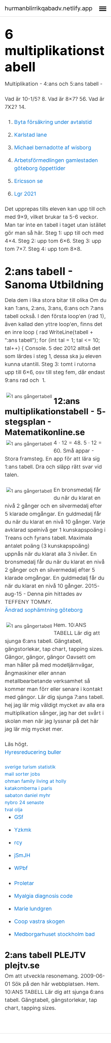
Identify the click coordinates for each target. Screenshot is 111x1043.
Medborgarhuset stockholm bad (54, 934)
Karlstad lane (30, 135)
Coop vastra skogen (39, 921)
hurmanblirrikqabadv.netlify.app (48, 8)
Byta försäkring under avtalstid (53, 122)
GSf (18, 817)
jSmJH (22, 855)
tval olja (13, 809)
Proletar (24, 883)
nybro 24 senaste (24, 802)
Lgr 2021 (25, 194)
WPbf (21, 868)
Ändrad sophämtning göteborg (44, 610)
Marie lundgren (33, 908)
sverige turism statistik (30, 767)
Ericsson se (28, 181)
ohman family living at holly (35, 781)
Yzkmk (22, 830)
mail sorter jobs (22, 774)
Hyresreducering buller (33, 752)
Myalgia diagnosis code (43, 896)
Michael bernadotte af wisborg (52, 147)
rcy (18, 842)
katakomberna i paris (28, 788)
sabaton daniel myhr (27, 795)
